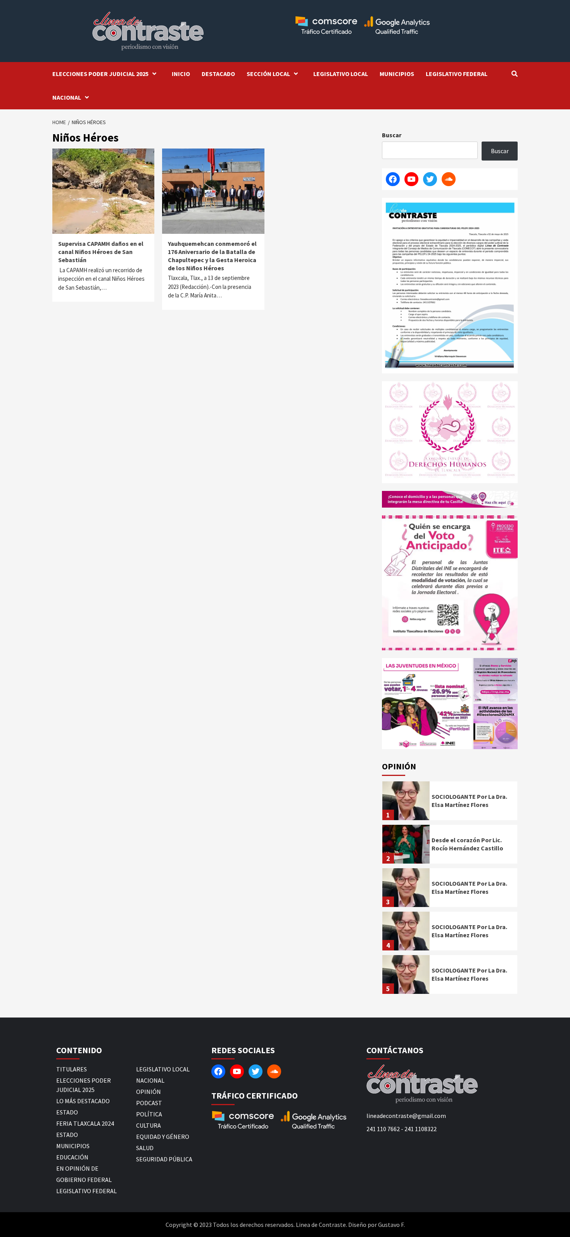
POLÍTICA (149, 1114)
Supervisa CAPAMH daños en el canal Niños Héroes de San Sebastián (100, 252)
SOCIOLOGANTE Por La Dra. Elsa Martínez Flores (469, 801)
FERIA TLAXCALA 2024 (85, 1123)
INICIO (181, 74)
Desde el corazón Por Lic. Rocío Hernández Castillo (467, 844)
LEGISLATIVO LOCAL (340, 74)
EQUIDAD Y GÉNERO (162, 1136)
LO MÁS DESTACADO (83, 1101)
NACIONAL (66, 97)
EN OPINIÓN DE (77, 1168)
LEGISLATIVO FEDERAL (456, 74)
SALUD (145, 1148)
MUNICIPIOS (397, 74)
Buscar (391, 135)
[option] (450, 802)
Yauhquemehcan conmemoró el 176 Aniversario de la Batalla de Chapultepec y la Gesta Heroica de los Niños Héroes (212, 255)
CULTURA (148, 1125)
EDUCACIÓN (72, 1157)
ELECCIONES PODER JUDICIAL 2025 (100, 74)
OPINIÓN (148, 1091)
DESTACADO (218, 74)
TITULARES (71, 1069)
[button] (427, 703)
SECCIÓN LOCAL (268, 74)
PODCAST (149, 1103)
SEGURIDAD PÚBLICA (164, 1159)
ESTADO (67, 1112)
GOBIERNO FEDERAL (84, 1179)
